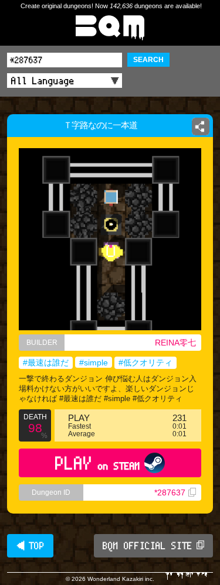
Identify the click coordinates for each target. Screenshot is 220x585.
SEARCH (148, 60)
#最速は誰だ (46, 362)
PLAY (97, 463)
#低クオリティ (145, 362)
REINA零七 (175, 342)
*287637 (169, 492)
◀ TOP (30, 546)
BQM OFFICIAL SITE (147, 546)
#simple (93, 362)
